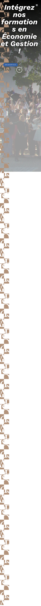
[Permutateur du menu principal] (37, 5)
